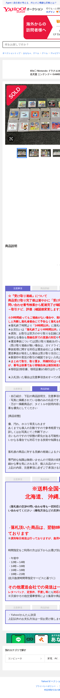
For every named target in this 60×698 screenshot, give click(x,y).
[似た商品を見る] (11, 138)
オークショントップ (11, 53)
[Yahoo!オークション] (23, 8)
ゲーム (45, 53)
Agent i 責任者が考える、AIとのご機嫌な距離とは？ (31, 2)
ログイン (50, 12)
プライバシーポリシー (46, 686)
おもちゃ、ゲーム (31, 53)
